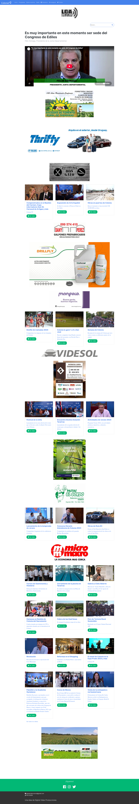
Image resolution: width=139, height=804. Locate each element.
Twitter (60, 2)
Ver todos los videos (32, 721)
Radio (37, 2)
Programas (22, 2)
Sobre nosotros (30, 2)
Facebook (45, 2)
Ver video (32, 216)
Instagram (53, 2)
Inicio (16, 2)
